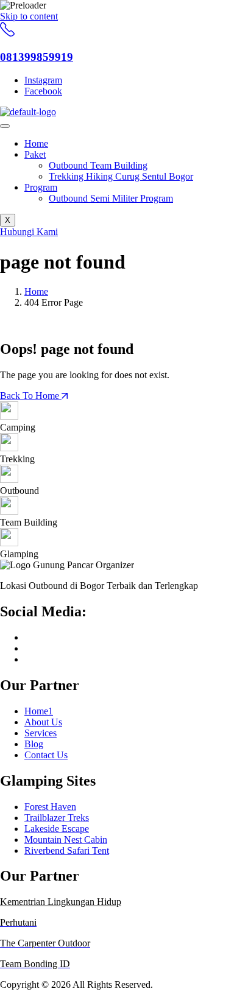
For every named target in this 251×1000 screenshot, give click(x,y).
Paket (35, 154)
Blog (33, 744)
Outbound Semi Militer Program (111, 198)
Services (40, 733)
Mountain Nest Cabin (65, 839)
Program (40, 187)
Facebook (43, 91)
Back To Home (31, 395)
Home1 (38, 711)
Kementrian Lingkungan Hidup (60, 901)
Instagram (43, 80)
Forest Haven (50, 806)
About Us (43, 722)
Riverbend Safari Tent (66, 850)
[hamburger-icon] (5, 126)
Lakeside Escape (56, 828)
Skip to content (29, 16)
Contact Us (46, 755)
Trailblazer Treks (56, 817)
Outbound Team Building (98, 165)
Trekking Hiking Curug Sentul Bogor (121, 176)
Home (36, 143)
